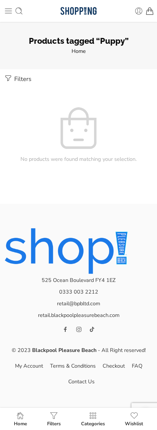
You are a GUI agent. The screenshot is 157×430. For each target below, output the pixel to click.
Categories (93, 423)
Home (79, 51)
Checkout (114, 365)
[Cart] (149, 11)
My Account (29, 365)
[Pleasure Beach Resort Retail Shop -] (78, 11)
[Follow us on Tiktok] (92, 329)
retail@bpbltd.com (78, 303)
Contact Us (81, 381)
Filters (22, 79)
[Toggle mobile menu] (8, 11)
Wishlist (134, 423)
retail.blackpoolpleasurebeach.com (78, 315)
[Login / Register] (138, 11)
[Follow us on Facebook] (65, 329)
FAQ (137, 365)
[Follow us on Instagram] (79, 329)
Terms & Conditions (73, 365)
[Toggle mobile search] (19, 11)
